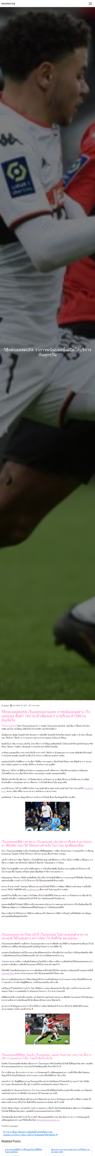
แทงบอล (14, 1126)
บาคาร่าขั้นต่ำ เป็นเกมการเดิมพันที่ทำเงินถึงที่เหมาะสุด (28, 1132)
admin (6, 706)
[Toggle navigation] (90, 3)
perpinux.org (8, 3)
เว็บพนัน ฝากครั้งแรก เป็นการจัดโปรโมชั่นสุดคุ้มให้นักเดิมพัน (29, 1135)
